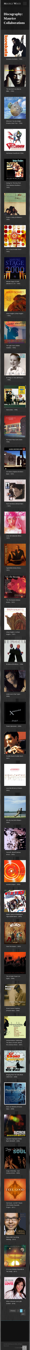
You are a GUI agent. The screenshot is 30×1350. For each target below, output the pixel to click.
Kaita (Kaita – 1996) (12, 410)
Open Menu (25, 3)
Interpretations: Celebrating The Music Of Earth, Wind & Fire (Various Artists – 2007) (14, 1042)
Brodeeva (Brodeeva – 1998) (14, 664)
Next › (23, 1314)
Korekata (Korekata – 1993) (14, 59)
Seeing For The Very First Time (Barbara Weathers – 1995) (13, 185)
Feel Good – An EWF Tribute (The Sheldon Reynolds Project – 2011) (14, 1205)
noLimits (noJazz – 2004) (13, 884)
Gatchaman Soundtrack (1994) (14, 153)
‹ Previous (12, 1310)
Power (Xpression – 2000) (13, 726)
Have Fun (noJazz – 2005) (13, 946)
